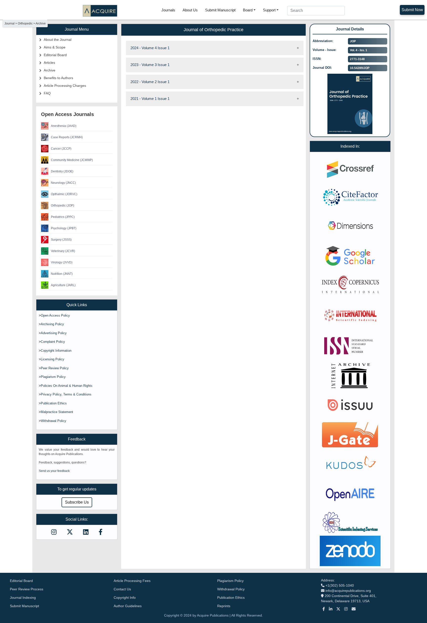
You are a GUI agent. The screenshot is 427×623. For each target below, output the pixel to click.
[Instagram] (346, 609)
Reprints (223, 606)
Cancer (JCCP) (61, 148)
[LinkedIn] (330, 609)
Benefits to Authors (58, 78)
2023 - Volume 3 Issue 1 (150, 65)
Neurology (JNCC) (63, 183)
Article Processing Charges (65, 86)
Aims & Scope (54, 47)
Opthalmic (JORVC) (64, 194)
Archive (49, 70)
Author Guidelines (128, 606)
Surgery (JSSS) (61, 239)
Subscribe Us (77, 502)
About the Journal (57, 40)
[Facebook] (323, 609)
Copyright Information (56, 350)
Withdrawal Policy (53, 421)
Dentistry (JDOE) (62, 171)
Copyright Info (125, 598)
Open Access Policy (55, 315)
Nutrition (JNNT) (62, 274)
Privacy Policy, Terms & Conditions (66, 394)
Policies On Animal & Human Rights (66, 386)
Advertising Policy (54, 333)
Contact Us (122, 589)
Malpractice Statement (57, 412)
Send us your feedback (54, 471)
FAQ (47, 93)
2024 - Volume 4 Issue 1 (150, 48)
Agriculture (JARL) (63, 285)
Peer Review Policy (55, 368)
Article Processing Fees (132, 581)
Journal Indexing (23, 598)
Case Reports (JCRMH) (67, 137)
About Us (190, 10)
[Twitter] (338, 609)
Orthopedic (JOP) (62, 205)
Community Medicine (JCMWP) (72, 160)
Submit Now (412, 10)
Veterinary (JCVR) (63, 251)
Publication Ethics (54, 403)
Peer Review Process (26, 589)
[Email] (353, 609)
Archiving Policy (52, 324)
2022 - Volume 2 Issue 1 (150, 82)
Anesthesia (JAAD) (63, 126)
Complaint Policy (53, 342)
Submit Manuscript (220, 10)
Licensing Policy (52, 359)
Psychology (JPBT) (63, 228)
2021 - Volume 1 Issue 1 (150, 98)
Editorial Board (55, 55)
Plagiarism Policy (53, 377)
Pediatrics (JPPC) (63, 217)
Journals (168, 10)
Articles (49, 63)
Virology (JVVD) (61, 262)
